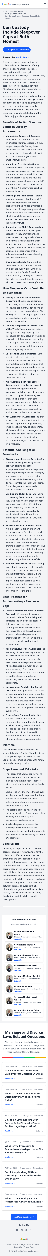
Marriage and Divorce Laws (15, 14)
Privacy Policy (29, 1247)
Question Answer (17, 11)
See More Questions (23, 1217)
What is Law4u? (33, 1244)
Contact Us (18, 1247)
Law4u (36, 1251)
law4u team (22, 57)
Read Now (9, 1078)
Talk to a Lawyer (19, 1244)
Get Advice (18, 939)
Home (5, 11)
